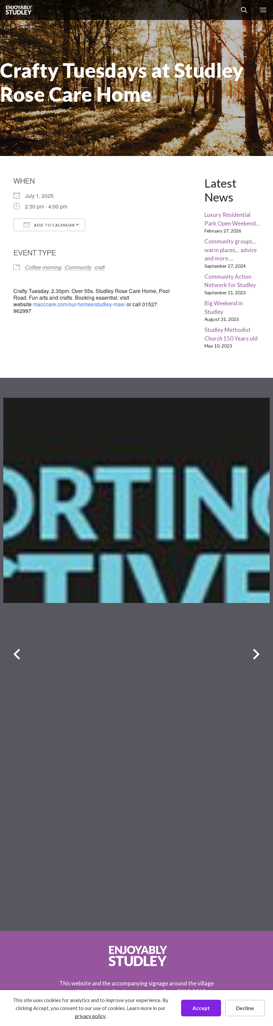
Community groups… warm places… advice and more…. (230, 250)
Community (78, 267)
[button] (244, 10)
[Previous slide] (17, 654)
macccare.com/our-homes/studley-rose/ (79, 304)
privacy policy (90, 1016)
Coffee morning (43, 267)
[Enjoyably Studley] (18, 10)
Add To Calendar (54, 225)
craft (100, 267)
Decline (245, 1008)
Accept (201, 1008)
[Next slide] (256, 654)
